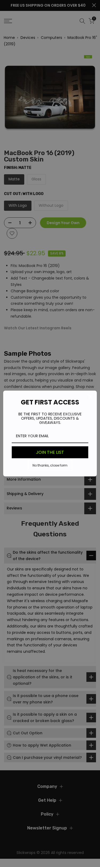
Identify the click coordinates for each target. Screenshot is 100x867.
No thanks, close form (50, 465)
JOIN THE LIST (50, 452)
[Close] (90, 397)
